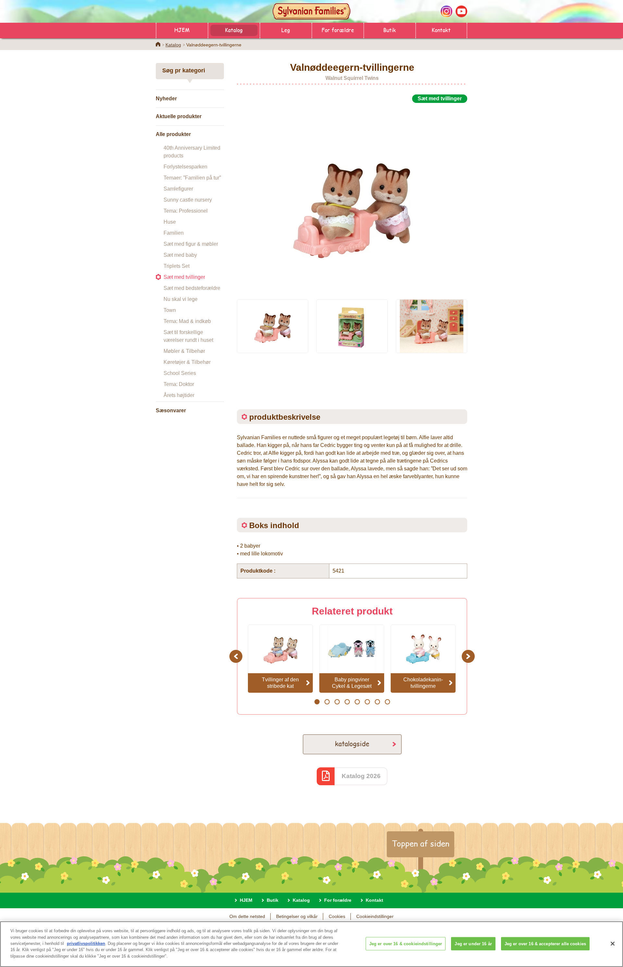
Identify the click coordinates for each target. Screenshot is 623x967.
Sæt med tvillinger (184, 277)
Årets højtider (179, 395)
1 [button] (316, 702)
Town (170, 310)
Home (158, 44)
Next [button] (469, 656)
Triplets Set (176, 266)
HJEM (181, 29)
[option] (352, 197)
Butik (389, 29)
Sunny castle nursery (188, 200)
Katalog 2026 (361, 776)
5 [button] (357, 702)
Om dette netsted (247, 916)
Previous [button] (236, 656)
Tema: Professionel (186, 211)
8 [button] (387, 702)
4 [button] (347, 702)
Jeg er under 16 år (473, 943)
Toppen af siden (420, 843)
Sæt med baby (180, 255)
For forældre (338, 29)
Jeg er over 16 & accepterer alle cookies (545, 943)
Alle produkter (173, 134)
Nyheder (166, 98)
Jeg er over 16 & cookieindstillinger (405, 943)
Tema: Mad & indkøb (187, 321)
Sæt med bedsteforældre (192, 288)
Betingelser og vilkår (297, 916)
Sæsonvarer (171, 410)
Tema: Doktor (179, 384)
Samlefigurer (178, 189)
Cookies (337, 916)
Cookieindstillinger (375, 916)
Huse (170, 222)
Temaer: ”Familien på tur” (192, 177)
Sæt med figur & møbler (191, 244)
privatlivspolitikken (86, 943)
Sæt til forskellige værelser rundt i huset (188, 336)
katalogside (352, 743)
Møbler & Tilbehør (184, 351)
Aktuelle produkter (179, 116)
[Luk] (612, 943)
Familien (174, 233)
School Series (180, 373)
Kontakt (441, 29)
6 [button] (367, 702)
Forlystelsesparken (185, 166)
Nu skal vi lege (181, 299)
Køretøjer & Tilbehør (187, 362)
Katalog (234, 29)
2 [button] (326, 702)
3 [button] (336, 702)
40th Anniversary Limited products (192, 151)
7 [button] (377, 702)
